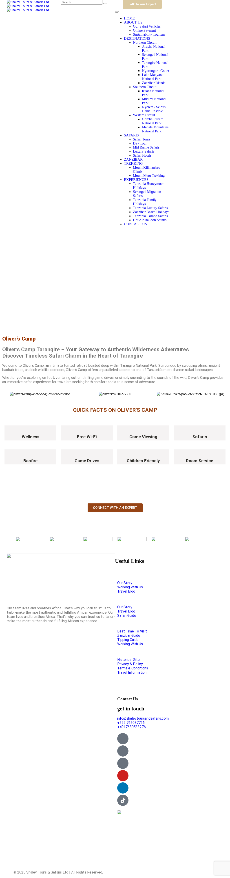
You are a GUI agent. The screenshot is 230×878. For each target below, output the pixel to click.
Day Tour (140, 143)
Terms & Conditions (132, 668)
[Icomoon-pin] (122, 763)
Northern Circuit (144, 42)
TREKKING (133, 163)
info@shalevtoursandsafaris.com (143, 718)
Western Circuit (144, 115)
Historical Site (128, 660)
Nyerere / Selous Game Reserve (154, 109)
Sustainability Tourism (149, 34)
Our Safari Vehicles (147, 26)
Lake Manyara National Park (152, 77)
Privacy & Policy (130, 664)
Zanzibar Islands (153, 83)
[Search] (105, 3)
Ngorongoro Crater (155, 71)
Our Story (124, 583)
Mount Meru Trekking (149, 175)
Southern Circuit (144, 87)
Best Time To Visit (132, 631)
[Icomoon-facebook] (122, 751)
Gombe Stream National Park (152, 121)
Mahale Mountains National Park (155, 129)
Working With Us (130, 587)
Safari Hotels (142, 155)
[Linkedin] (122, 788)
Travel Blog (126, 591)
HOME (129, 18)
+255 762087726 (131, 723)
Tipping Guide (128, 640)
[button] (6, 394)
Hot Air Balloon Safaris (149, 220)
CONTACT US (135, 224)
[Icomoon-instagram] (122, 738)
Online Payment (144, 30)
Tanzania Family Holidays (145, 202)
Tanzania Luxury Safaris (150, 208)
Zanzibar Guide (128, 635)
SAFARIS (131, 135)
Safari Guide (126, 615)
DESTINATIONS (137, 38)
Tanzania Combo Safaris (150, 216)
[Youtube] (122, 775)
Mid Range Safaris (146, 147)
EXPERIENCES (136, 179)
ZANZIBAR (133, 159)
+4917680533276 (131, 727)
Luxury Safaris (143, 151)
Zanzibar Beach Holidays (151, 212)
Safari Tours (141, 139)
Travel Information (131, 672)
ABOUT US (133, 22)
